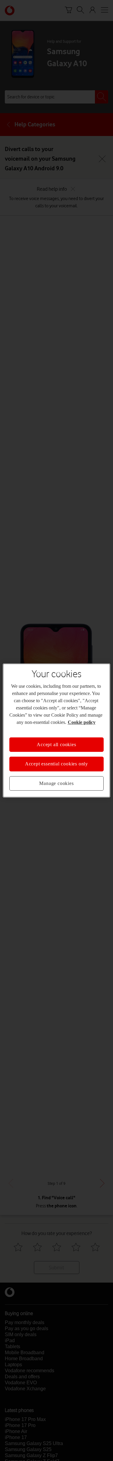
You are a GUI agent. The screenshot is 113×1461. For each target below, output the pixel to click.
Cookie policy (82, 722)
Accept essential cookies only (56, 763)
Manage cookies (56, 783)
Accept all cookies (56, 744)
